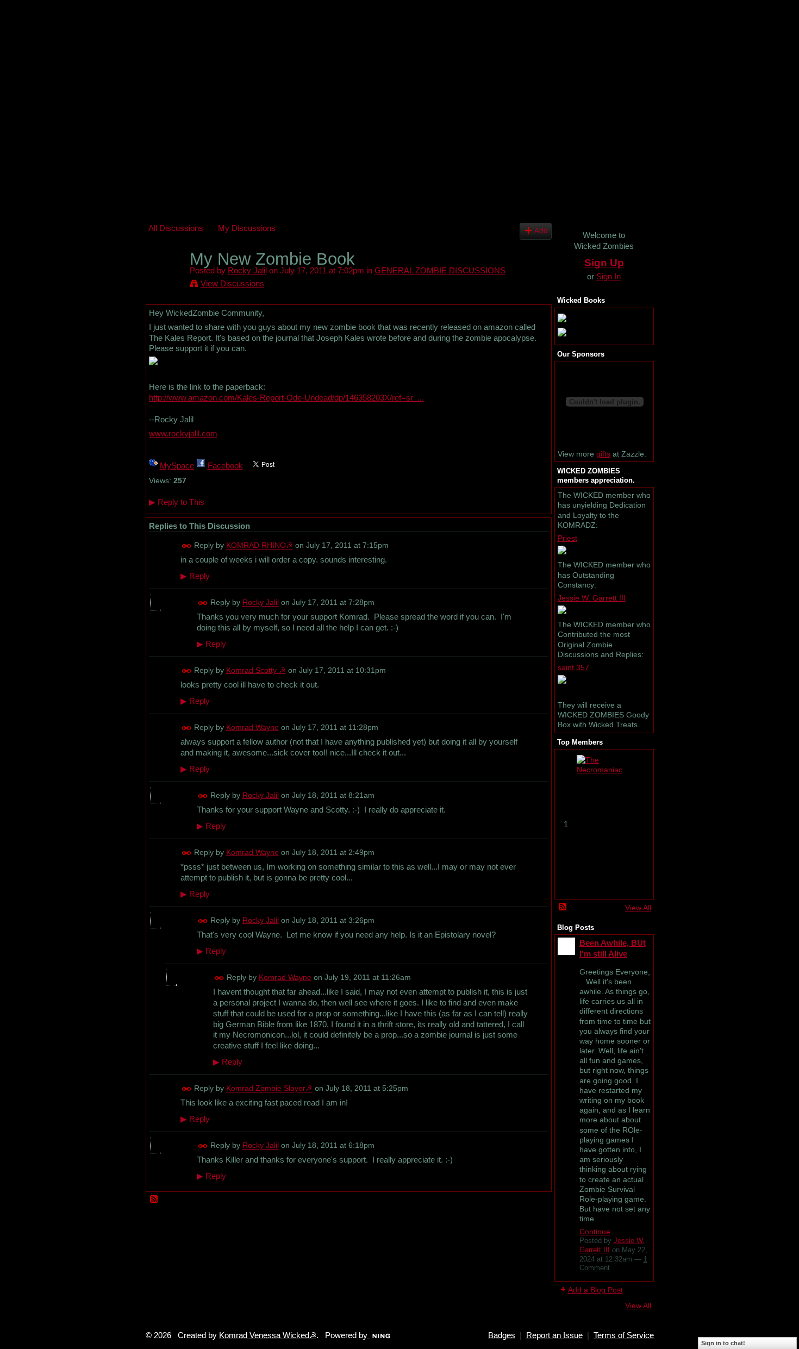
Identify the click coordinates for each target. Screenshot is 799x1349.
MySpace (177, 465)
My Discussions (247, 228)
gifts (603, 453)
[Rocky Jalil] (165, 280)
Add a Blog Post (595, 1289)
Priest (567, 538)
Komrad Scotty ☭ (256, 670)
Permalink (187, 546)
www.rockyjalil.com (183, 433)
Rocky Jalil (247, 270)
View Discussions (232, 283)
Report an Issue (554, 1335)
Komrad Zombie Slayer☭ (269, 1088)
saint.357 (573, 667)
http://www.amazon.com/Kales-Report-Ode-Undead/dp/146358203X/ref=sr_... (286, 397)
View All (638, 907)
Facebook (225, 465)
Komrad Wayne (252, 727)
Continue (594, 1231)
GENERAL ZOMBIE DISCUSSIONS (439, 270)
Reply (195, 576)
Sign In (608, 276)
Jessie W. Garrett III (592, 598)
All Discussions (175, 228)
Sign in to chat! (723, 1343)
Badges (501, 1335)
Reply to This (176, 502)
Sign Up (604, 262)
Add (541, 231)
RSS (154, 1199)
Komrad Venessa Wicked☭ (267, 1335)
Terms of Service (624, 1335)
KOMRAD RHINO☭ (259, 545)
